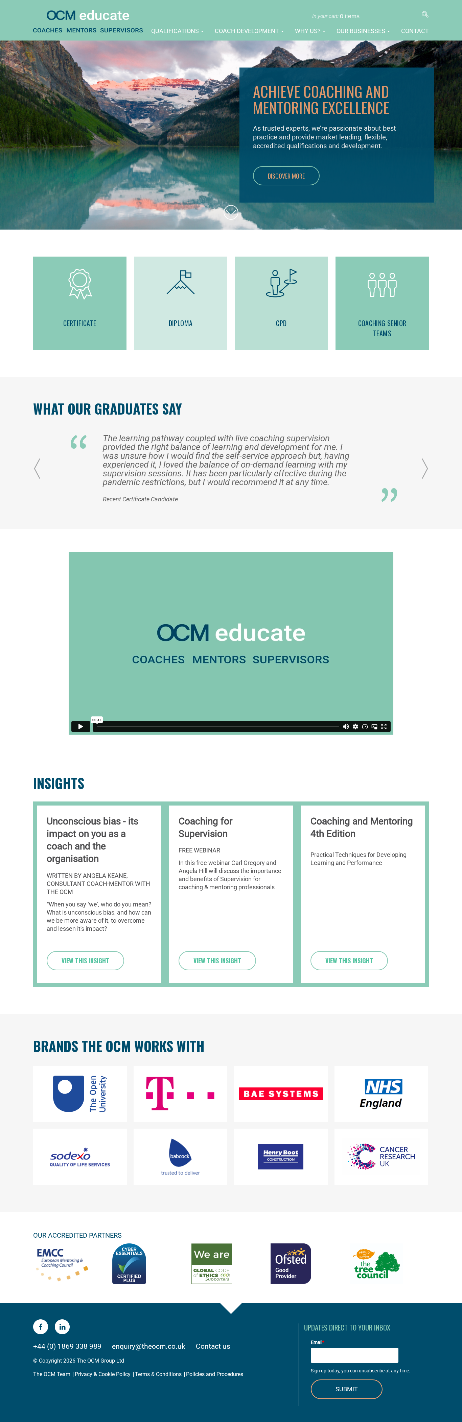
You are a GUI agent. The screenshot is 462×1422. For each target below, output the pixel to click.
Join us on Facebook (40, 1326)
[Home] (98, 22)
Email (317, 1342)
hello (231, 206)
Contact (415, 30)
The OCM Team (51, 1374)
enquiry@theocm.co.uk (148, 1346)
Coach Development (247, 30)
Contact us (213, 1346)
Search (424, 15)
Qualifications (175, 30)
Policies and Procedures (214, 1374)
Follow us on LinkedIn (62, 1326)
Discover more (286, 176)
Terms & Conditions (158, 1374)
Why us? (308, 30)
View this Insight (85, 960)
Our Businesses (362, 30)
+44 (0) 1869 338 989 (67, 1346)
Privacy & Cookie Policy (103, 1374)
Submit (347, 1389)
